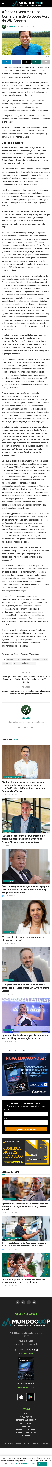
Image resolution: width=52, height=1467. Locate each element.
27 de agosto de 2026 (10, 1212)
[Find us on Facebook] (29, 1302)
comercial (26, 660)
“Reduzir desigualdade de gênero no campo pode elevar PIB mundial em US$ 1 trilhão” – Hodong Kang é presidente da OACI (25, 889)
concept (36, 660)
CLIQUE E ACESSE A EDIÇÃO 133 (26, 1383)
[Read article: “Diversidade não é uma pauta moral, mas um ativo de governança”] (26, 917)
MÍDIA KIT (26, 1436)
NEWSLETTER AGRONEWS (26, 1433)
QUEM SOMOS (26, 1417)
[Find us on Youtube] (34, 1302)
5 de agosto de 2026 (9, 845)
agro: (18, 660)
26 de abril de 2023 (27, 26)
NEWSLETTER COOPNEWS (26, 1429)
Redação (13, 26)
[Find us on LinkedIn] (18, 1302)
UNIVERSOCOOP (26, 1423)
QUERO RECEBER (26, 1129)
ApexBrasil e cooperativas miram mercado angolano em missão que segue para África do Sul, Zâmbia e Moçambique (25, 1206)
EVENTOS (26, 1426)
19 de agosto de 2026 (10, 794)
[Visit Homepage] (27, 4)
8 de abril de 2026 (8, 994)
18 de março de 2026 (9, 1041)
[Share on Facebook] (16, 62)
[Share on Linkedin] (6, 62)
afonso (10, 660)
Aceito (42, 1464)
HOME (26, 1414)
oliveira (17, 663)
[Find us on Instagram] (23, 1302)
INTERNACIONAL (10, 1199)
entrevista (7, 663)
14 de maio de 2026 (9, 943)
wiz (33, 663)
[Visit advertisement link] (26, 1074)
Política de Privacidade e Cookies (22, 1464)
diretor (44, 660)
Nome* (7, 1118)
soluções (26, 663)
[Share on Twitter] (26, 62)
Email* (6, 1110)
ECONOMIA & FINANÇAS (12, 1238)
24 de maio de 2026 (9, 896)
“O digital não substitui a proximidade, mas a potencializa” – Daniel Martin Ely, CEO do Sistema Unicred (25, 987)
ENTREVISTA (8, 831)
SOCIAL (6, 1275)
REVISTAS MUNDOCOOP (26, 1420)
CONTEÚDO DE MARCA (12, 777)
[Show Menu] (3, 3)
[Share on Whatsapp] (36, 62)
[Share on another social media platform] (45, 62)
